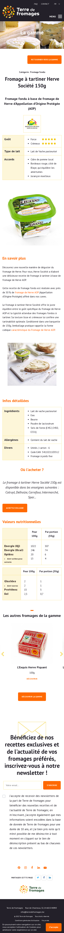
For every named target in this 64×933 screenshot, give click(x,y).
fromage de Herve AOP (27, 292)
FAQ (35, 4)
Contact (45, 4)
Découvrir (32, 679)
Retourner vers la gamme (44, 59)
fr (55, 4)
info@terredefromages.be (32, 912)
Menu (52, 16)
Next (61, 654)
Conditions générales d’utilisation (27, 920)
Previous (2, 654)
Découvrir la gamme (32, 696)
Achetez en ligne (15, 508)
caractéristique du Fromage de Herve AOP (33, 329)
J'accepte (53, 927)
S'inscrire (52, 785)
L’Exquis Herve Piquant (32, 667)
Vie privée (45, 920)
